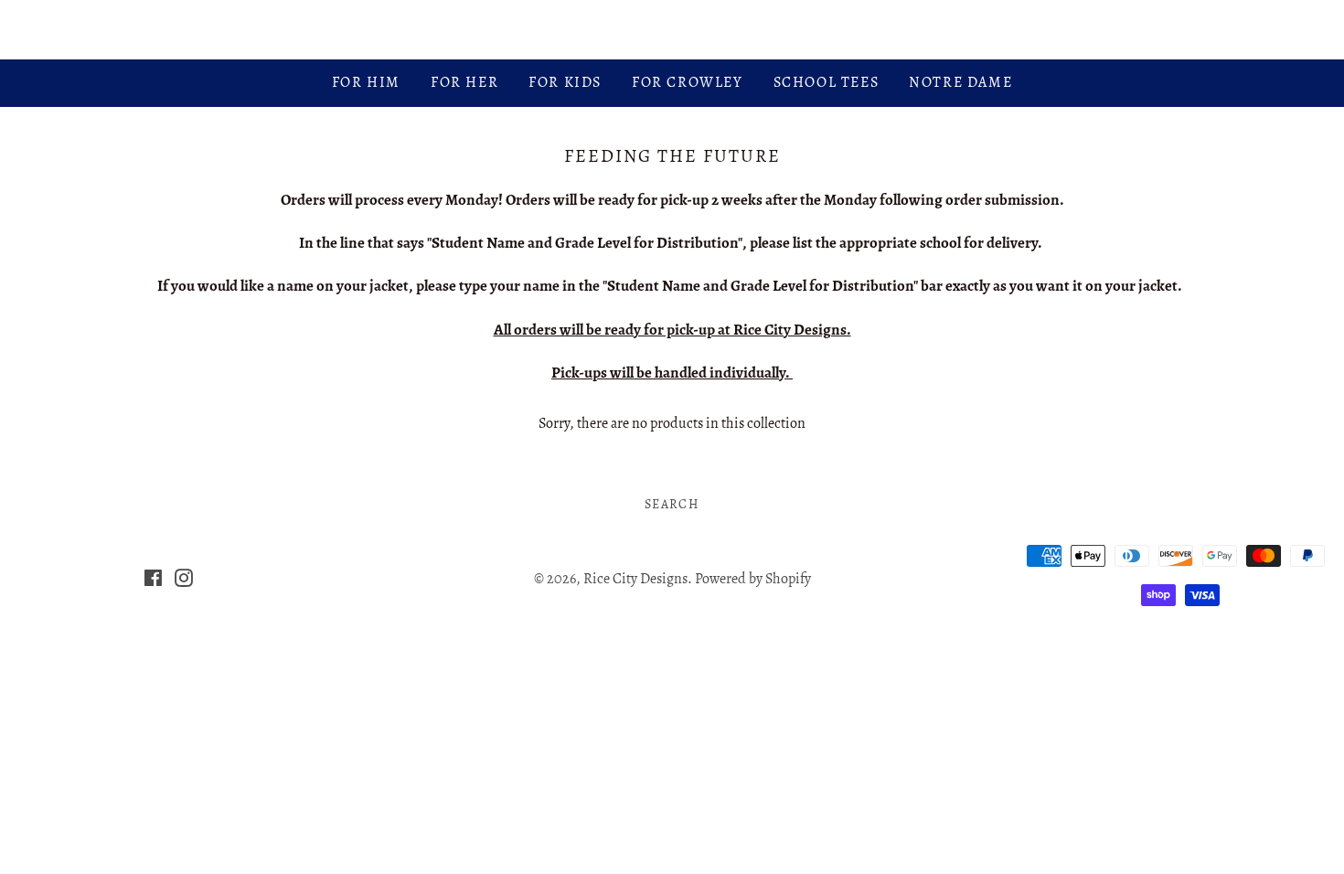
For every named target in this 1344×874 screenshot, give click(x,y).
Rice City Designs (672, 29)
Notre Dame (960, 82)
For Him (366, 82)
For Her (464, 82)
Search (672, 504)
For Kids (565, 82)
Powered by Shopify (753, 579)
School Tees (826, 82)
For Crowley (687, 82)
